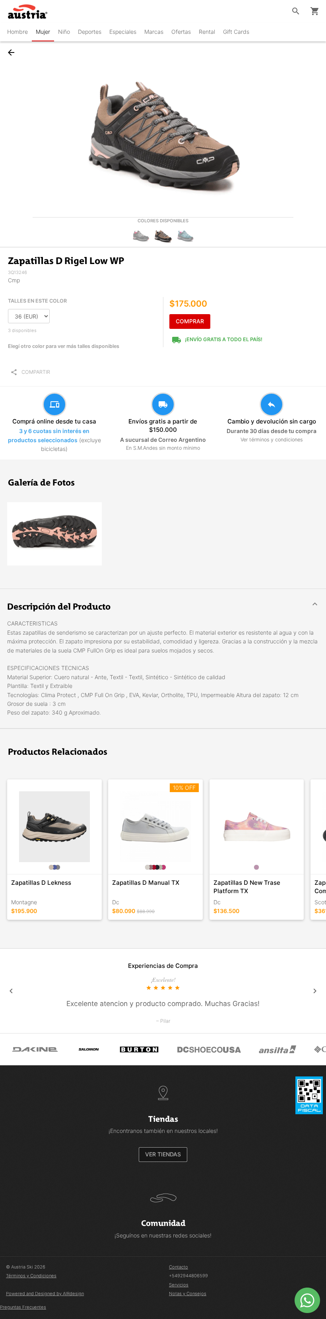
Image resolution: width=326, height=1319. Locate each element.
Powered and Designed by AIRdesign (45, 1293)
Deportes (89, 31)
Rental (207, 31)
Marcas (153, 31)
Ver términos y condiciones (272, 440)
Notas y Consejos (187, 1293)
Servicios (178, 1285)
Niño (64, 31)
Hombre (17, 31)
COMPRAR (190, 321)
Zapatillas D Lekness (41, 882)
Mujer (43, 31)
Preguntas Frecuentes (23, 1307)
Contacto (178, 1267)
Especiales (122, 31)
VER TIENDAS (163, 1154)
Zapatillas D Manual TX (145, 882)
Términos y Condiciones (31, 1275)
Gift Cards (236, 31)
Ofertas (181, 31)
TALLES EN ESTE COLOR (37, 301)
